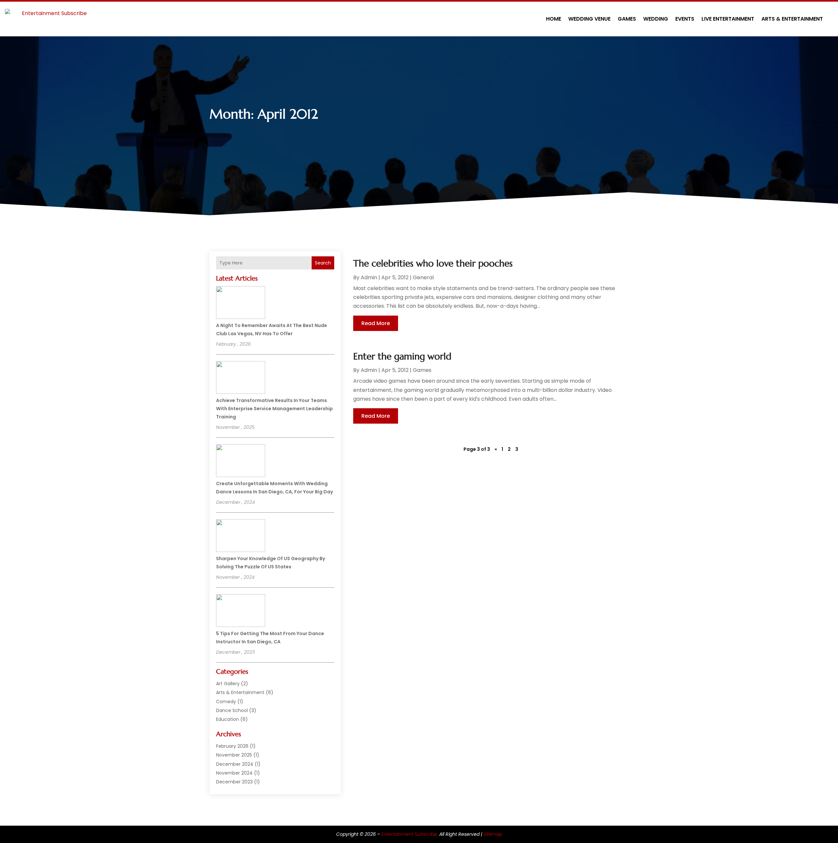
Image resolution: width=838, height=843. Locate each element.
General (423, 277)
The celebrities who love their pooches (433, 263)
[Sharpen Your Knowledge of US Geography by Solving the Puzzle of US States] (240, 536)
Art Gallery (228, 683)
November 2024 (234, 773)
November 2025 (234, 755)
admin (369, 277)
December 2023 (234, 782)
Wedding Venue (589, 19)
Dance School (232, 710)
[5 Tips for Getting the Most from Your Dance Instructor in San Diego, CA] (240, 611)
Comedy (226, 701)
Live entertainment (727, 19)
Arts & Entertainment (792, 19)
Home (553, 19)
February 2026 (232, 746)
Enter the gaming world (402, 356)
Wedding (655, 19)
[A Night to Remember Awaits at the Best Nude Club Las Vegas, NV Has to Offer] (240, 303)
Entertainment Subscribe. (409, 834)
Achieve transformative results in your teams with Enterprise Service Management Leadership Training (274, 408)
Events (684, 19)
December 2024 (234, 764)
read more (375, 323)
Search (323, 263)
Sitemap (492, 834)
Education (227, 719)
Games (627, 19)
